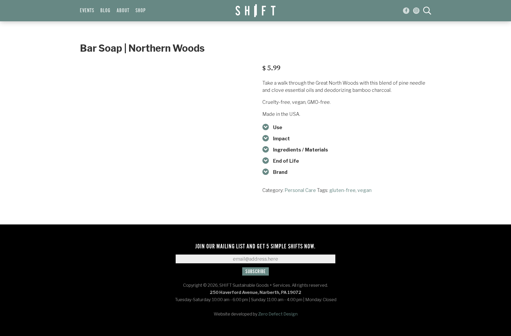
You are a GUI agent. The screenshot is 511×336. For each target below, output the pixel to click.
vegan (364, 190)
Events (87, 10)
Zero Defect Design (278, 314)
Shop (140, 10)
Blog (105, 10)
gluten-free (342, 190)
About (123, 10)
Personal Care (300, 190)
